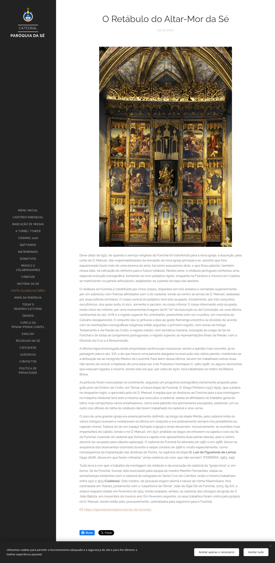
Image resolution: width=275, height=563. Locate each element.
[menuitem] (28, 210)
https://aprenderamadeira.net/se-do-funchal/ (118, 509)
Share (89, 532)
